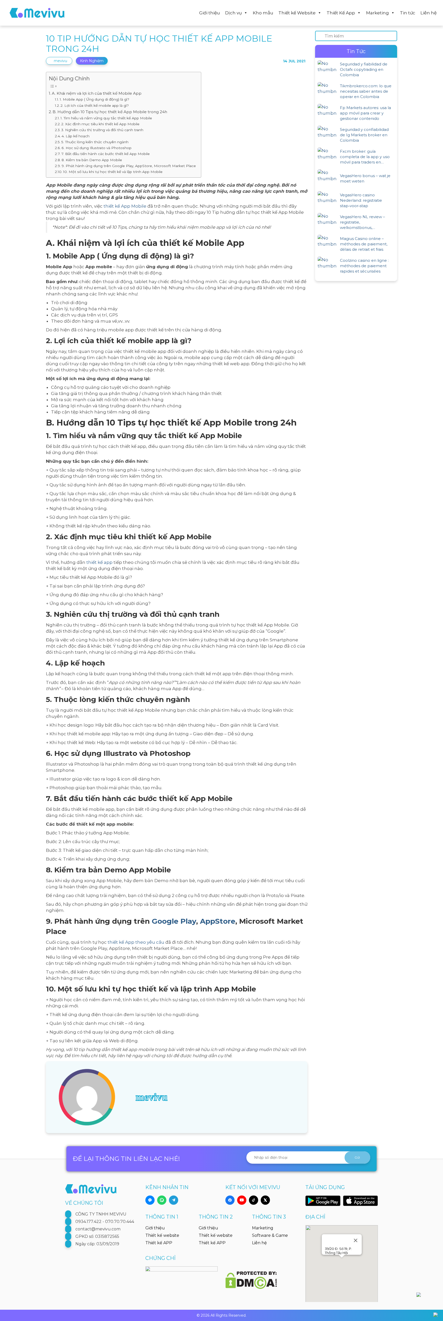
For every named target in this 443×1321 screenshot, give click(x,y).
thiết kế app (99, 562)
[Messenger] (150, 1200)
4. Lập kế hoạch (75, 136)
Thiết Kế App (341, 12)
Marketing (377, 12)
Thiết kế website (162, 1235)
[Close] (355, 1240)
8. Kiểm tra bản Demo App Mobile (92, 160)
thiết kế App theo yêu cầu (136, 942)
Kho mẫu (263, 12)
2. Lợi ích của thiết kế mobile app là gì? (95, 105)
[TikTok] (253, 1200)
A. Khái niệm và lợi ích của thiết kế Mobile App (97, 93)
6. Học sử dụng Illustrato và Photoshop (97, 148)
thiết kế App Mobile (125, 206)
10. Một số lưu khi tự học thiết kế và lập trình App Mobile (113, 172)
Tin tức (407, 12)
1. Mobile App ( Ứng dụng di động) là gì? (94, 99)
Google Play (174, 921)
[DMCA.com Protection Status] (251, 1277)
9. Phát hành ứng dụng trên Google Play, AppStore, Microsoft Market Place (129, 166)
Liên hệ (428, 12)
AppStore (217, 921)
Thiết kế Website (297, 12)
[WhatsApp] (161, 1200)
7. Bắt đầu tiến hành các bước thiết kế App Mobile (105, 154)
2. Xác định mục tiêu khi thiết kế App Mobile (100, 124)
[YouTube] (241, 1200)
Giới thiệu (209, 12)
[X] (265, 1200)
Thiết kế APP (158, 1242)
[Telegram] (173, 1200)
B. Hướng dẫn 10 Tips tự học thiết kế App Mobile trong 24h (110, 111)
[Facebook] (230, 1200)
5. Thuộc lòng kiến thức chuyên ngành (94, 142)
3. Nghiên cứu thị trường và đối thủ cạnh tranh (102, 130)
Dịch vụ (233, 12)
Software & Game (270, 1235)
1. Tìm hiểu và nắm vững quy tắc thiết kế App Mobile (106, 118)
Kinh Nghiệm (92, 61)
